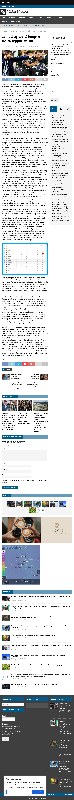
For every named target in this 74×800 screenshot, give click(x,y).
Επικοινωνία (13, 6)
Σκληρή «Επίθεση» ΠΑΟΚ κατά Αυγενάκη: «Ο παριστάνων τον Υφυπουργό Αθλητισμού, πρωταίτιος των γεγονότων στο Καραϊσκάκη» (8, 421)
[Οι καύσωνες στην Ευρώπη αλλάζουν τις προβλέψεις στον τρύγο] (45, 504)
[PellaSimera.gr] (14, 15)
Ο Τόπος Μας (22, 26)
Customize (12, 792)
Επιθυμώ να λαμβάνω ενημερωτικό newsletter (11, 727)
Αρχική (3, 6)
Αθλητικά (41, 18)
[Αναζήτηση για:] (13, 704)
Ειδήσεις (12, 18)
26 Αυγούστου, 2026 (17, 600)
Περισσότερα (15, 22)
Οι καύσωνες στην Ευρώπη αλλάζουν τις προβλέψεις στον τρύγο (60, 165)
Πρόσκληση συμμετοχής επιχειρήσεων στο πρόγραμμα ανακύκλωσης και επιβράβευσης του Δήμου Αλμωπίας (60, 132)
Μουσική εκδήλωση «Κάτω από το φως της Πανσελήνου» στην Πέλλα (60, 218)
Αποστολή (54, 100)
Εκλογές (4, 22)
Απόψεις (61, 18)
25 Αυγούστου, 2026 (17, 637)
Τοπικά (3, 18)
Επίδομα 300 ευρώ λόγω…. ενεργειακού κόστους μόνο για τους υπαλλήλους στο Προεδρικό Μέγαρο (41, 646)
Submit (5, 739)
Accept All (38, 792)
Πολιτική (22, 18)
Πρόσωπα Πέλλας (8, 26)
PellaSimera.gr (21, 46)
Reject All (25, 792)
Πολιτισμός (51, 18)
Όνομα (4, 463)
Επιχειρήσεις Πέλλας (38, 26)
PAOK (8, 370)
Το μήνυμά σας (56, 75)
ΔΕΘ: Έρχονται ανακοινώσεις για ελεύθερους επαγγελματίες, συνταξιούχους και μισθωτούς (38, 656)
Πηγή (3, 359)
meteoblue (5, 587)
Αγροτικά (31, 18)
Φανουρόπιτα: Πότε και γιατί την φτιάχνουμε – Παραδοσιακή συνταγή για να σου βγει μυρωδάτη (39, 626)
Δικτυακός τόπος (7, 475)
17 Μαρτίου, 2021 (9, 46)
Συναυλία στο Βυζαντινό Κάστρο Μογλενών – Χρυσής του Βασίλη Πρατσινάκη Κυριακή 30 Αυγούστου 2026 (60, 120)
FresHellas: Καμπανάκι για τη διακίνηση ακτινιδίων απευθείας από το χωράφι (60, 197)
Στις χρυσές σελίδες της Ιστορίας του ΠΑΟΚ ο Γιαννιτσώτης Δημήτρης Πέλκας (25, 418)
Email (52, 91)
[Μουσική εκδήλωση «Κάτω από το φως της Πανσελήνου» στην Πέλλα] (6, 686)
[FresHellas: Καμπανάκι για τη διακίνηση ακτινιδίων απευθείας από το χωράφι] (32, 510)
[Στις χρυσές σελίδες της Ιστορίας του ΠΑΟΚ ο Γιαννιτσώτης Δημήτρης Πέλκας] (25, 405)
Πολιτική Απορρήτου (54, 794)
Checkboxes (7, 724)
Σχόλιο (4, 449)
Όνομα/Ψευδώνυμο (57, 63)
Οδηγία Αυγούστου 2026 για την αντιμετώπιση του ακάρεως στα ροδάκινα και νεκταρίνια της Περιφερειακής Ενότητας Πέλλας (40, 617)
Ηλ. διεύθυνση (7, 469)
